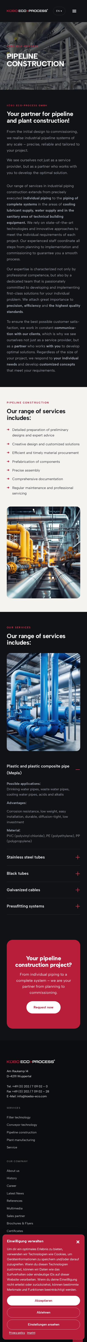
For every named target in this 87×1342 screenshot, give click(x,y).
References (14, 1201)
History (12, 1178)
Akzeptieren (43, 1301)
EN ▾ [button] (59, 11)
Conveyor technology (22, 1125)
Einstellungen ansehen (43, 1324)
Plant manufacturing (21, 1140)
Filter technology (18, 1117)
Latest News (15, 1193)
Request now (43, 1007)
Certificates (15, 1231)
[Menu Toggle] (77, 11)
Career (11, 1186)
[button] (78, 1242)
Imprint (31, 1332)
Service (12, 1147)
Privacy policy (17, 1332)
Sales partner (16, 1216)
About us (13, 1171)
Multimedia (15, 1208)
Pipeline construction (22, 1132)
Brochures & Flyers (20, 1223)
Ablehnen (43, 1312)
